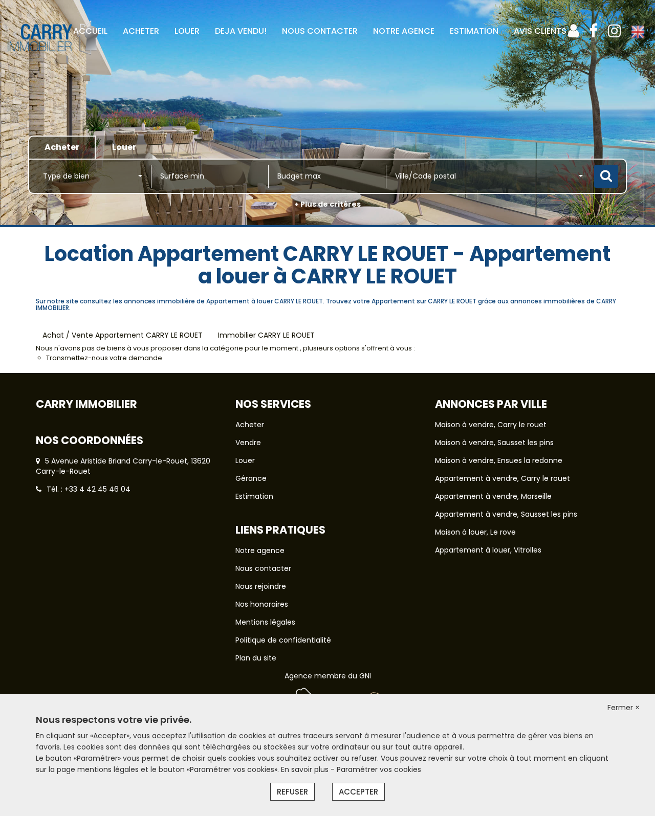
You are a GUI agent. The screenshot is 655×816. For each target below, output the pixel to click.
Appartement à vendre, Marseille (493, 496)
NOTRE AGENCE (403, 31)
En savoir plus (306, 769)
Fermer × (623, 707)
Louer (245, 460)
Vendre (248, 442)
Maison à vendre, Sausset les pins (494, 442)
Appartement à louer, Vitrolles (488, 550)
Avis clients (540, 31)
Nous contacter (263, 568)
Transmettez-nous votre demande (104, 358)
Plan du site (255, 658)
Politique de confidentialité (283, 640)
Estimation (474, 31)
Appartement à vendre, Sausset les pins (506, 514)
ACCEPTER (358, 791)
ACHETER (141, 31)
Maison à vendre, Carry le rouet (491, 425)
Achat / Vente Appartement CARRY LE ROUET (122, 335)
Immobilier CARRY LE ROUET (266, 335)
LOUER (187, 31)
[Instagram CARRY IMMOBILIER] (614, 31)
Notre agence (260, 550)
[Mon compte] (573, 31)
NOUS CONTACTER (320, 31)
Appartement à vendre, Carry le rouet (502, 478)
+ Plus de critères (327, 204)
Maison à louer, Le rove (475, 532)
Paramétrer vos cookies (379, 769)
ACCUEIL (90, 31)
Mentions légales (265, 622)
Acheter (249, 425)
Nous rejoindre (260, 586)
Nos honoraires (261, 604)
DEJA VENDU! (241, 31)
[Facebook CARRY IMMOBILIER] (593, 31)
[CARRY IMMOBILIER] (53, 71)
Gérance (251, 478)
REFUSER (292, 791)
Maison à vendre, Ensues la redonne (498, 460)
